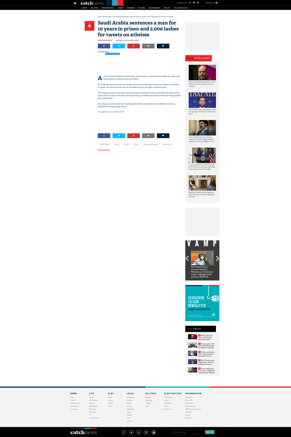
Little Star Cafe (180, 8)
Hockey (110, 400)
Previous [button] (187, 259)
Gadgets (148, 403)
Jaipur (129, 412)
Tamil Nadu (167, 403)
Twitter (126, 144)
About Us (188, 397)
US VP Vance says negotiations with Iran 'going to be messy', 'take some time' (202, 111)
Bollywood (92, 412)
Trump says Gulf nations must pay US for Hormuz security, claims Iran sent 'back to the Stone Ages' (202, 167)
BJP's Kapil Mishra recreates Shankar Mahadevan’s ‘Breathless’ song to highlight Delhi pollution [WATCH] (202, 272)
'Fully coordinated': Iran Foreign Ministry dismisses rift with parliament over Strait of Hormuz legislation (206, 356)
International (74, 406)
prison (116, 144)
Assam (166, 400)
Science (148, 397)
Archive (187, 415)
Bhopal (129, 403)
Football (110, 403)
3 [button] (202, 282)
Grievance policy (190, 406)
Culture (141, 8)
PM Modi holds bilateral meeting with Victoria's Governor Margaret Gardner (201, 194)
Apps (147, 406)
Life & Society (93, 400)
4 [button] (206, 282)
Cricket (110, 397)
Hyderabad (130, 409)
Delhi (128, 418)
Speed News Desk (105, 40)
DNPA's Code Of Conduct (193, 409)
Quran (136, 144)
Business (131, 8)
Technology (149, 400)
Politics (94, 8)
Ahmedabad (130, 397)
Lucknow (129, 421)
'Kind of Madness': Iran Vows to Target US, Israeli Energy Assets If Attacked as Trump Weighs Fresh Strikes (201, 139)
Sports (121, 8)
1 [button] (195, 282)
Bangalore (130, 400)
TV (90, 415)
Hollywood (92, 409)
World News (107, 17)
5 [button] (209, 282)
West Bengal (168, 397)
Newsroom (188, 418)
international (107, 8)
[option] (202, 264)
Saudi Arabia (104, 144)
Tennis (110, 406)
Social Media (93, 406)
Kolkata (129, 415)
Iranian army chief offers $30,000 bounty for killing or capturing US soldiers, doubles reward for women (206, 348)
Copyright (188, 412)
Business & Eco (75, 403)
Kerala (166, 406)
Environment (154, 8)
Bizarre (91, 403)
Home (100, 17)
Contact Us (188, 400)
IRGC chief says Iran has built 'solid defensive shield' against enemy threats (202, 84)
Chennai (129, 406)
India (85, 8)
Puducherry (167, 409)
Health (167, 8)
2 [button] (199, 282)
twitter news (167, 144)
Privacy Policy (189, 403)
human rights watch (151, 144)
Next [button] (217, 259)
